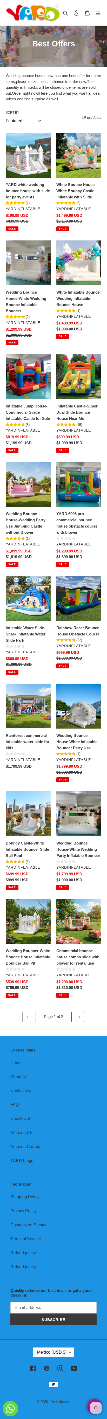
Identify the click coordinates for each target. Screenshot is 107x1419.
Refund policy (23, 1253)
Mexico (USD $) (51, 1352)
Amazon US (21, 1132)
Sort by (12, 112)
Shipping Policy (24, 1197)
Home (16, 1062)
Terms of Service (25, 1239)
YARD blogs (21, 1160)
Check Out (20, 1118)
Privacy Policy (23, 1211)
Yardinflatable (60, 1402)
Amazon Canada (26, 1146)
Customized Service (29, 1225)
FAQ (14, 1104)
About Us (19, 1076)
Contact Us (20, 1090)
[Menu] (98, 12)
